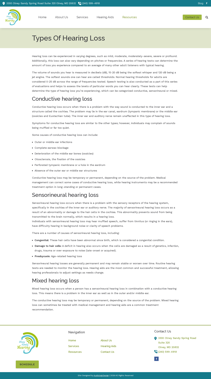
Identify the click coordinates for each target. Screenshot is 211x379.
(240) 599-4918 (91, 3)
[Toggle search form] (207, 17)
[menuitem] (199, 3)
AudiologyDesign (101, 375)
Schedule (27, 364)
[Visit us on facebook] (206, 3)
